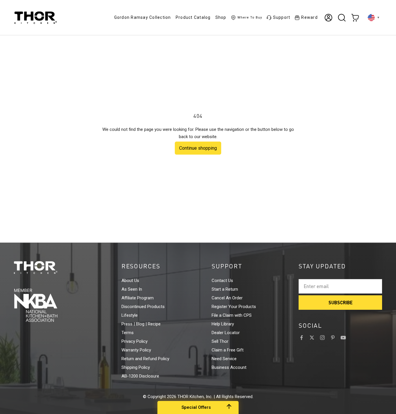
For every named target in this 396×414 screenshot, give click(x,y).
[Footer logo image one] (46, 267)
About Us (130, 280)
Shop (220, 17)
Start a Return (225, 289)
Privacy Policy (134, 341)
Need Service (224, 358)
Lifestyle (129, 315)
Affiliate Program (137, 298)
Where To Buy (249, 17)
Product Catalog (193, 17)
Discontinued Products (143, 306)
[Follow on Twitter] (312, 337)
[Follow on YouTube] (343, 337)
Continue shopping (198, 148)
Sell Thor (220, 341)
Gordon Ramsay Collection (142, 17)
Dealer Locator (226, 332)
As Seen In (131, 289)
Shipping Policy (135, 367)
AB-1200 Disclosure (140, 376)
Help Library (223, 324)
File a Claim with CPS (232, 315)
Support (281, 17)
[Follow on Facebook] (301, 337)
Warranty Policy (136, 350)
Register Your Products (234, 306)
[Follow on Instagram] (322, 337)
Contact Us (222, 280)
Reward (309, 17)
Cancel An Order (227, 298)
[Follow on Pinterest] (333, 337)
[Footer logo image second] (46, 305)
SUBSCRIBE (340, 302)
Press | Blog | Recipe (141, 324)
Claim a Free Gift (228, 350)
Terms (127, 332)
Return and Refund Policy (145, 358)
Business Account (229, 367)
